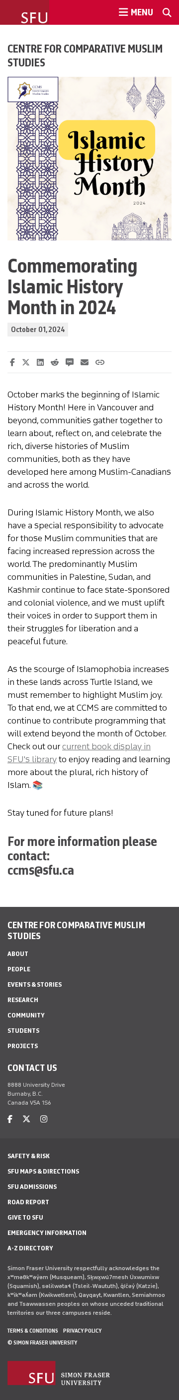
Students (23, 1030)
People (18, 969)
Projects (22, 1046)
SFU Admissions (32, 1186)
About (17, 954)
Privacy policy (82, 1330)
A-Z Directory (30, 1248)
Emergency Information (47, 1233)
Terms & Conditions (32, 1330)
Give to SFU (25, 1217)
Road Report (28, 1202)
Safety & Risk (28, 1156)
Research (22, 1000)
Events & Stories (34, 984)
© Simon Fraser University (42, 1342)
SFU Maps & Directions (43, 1171)
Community (26, 1015)
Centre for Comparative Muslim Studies (85, 55)
